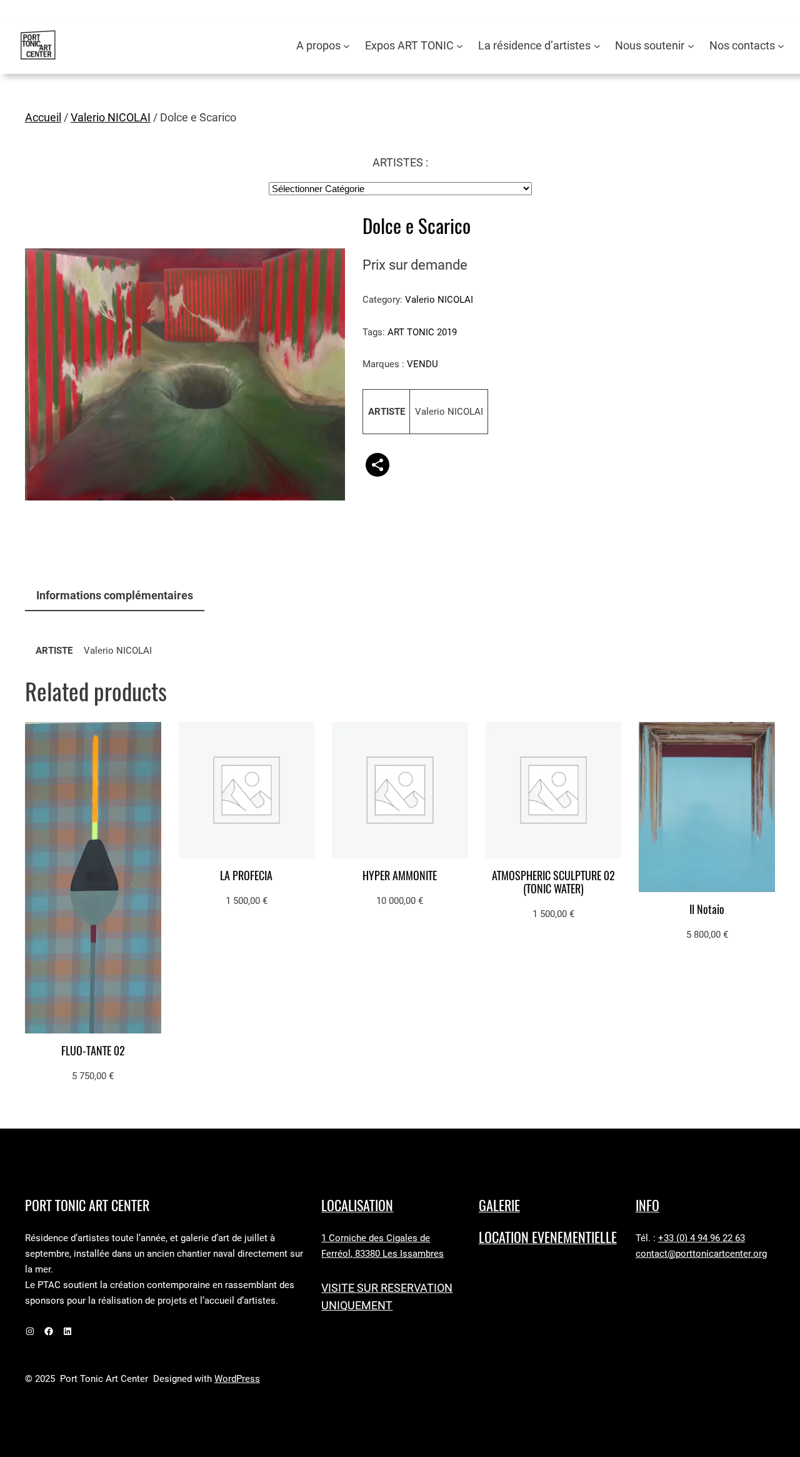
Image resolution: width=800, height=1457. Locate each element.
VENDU (422, 364)
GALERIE (499, 1205)
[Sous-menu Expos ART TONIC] (459, 46)
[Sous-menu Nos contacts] (781, 46)
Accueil (43, 117)
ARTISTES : (400, 162)
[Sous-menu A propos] (346, 46)
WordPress (237, 1378)
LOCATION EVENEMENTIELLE (548, 1237)
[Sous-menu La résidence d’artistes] (597, 46)
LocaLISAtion (357, 1205)
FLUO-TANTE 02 (93, 1051)
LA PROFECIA (246, 876)
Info (647, 1205)
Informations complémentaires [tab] (114, 595)
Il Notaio (706, 909)
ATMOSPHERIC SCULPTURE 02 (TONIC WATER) (553, 883)
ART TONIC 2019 (422, 332)
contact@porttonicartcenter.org (701, 1253)
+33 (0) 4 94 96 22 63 (701, 1238)
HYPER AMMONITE (399, 876)
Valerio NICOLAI (111, 117)
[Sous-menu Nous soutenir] (691, 46)
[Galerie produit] (185, 375)
